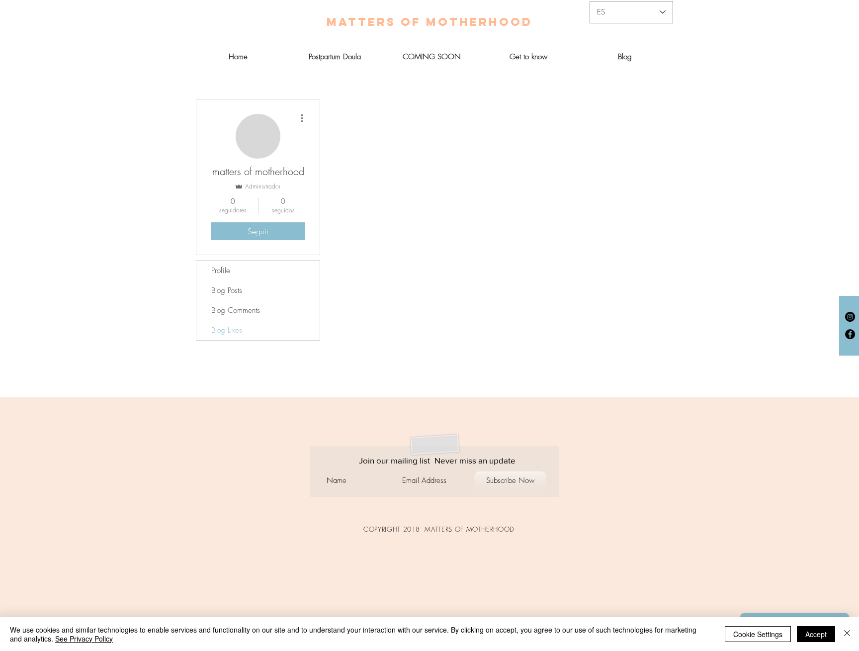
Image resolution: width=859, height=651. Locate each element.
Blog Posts (226, 290)
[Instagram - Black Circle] (850, 317)
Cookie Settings (757, 634)
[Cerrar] (847, 634)
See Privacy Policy (84, 639)
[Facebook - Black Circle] (850, 334)
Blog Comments (235, 310)
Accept (816, 634)
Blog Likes (226, 330)
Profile (220, 271)
